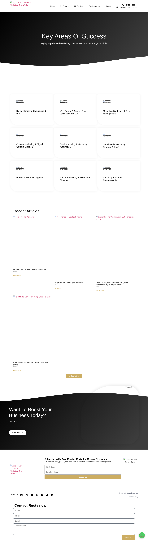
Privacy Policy (133, 497)
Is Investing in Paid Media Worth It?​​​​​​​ (29, 269)
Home (52, 6)
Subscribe (83, 477)
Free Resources (94, 6)
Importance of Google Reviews (69, 282)
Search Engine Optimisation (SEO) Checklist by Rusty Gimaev (112, 283)
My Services (78, 6)
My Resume (64, 6)
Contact (108, 6)
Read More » (17, 275)
